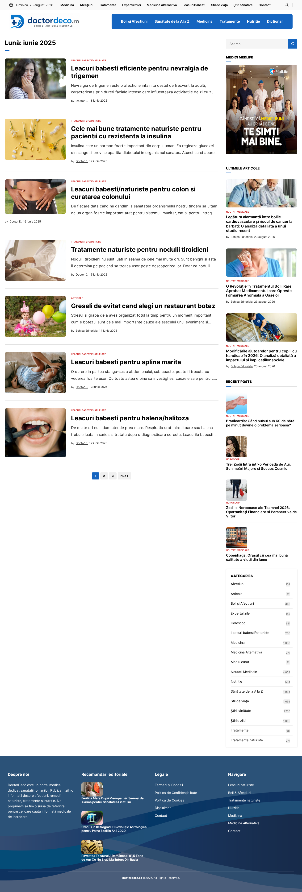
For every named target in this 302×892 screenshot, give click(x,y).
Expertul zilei (240, 613)
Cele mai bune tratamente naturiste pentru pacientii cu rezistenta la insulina (136, 132)
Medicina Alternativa (246, 652)
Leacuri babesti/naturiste (88, 60)
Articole (77, 298)
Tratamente (239, 730)
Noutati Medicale (237, 211)
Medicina (238, 642)
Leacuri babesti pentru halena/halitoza (130, 418)
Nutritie (236, 681)
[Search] (292, 44)
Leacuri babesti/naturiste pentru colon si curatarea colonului (133, 193)
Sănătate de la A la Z (247, 691)
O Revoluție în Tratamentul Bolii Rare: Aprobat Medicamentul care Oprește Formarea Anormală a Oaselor (259, 290)
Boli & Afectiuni (239, 793)
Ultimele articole (243, 168)
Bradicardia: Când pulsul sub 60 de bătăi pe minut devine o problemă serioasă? (260, 423)
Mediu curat (240, 662)
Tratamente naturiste (86, 120)
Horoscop (232, 459)
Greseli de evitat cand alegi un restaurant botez (143, 306)
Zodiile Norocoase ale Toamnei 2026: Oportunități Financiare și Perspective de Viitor (261, 512)
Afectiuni (237, 584)
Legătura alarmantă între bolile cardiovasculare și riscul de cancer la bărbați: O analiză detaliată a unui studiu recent (259, 224)
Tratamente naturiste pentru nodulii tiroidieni (139, 249)
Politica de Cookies (169, 800)
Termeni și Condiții (169, 785)
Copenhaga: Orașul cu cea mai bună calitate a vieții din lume (257, 557)
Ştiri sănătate (241, 711)
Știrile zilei (238, 721)
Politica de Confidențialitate (176, 793)
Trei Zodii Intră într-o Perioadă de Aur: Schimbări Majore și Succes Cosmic (258, 466)
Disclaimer (163, 808)
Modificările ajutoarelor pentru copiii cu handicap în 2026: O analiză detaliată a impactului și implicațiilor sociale (261, 355)
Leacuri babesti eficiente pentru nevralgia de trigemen (139, 72)
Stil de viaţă (240, 701)
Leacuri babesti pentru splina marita (126, 362)
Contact (161, 816)
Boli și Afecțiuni (242, 603)
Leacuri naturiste (241, 785)
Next (124, 476)
